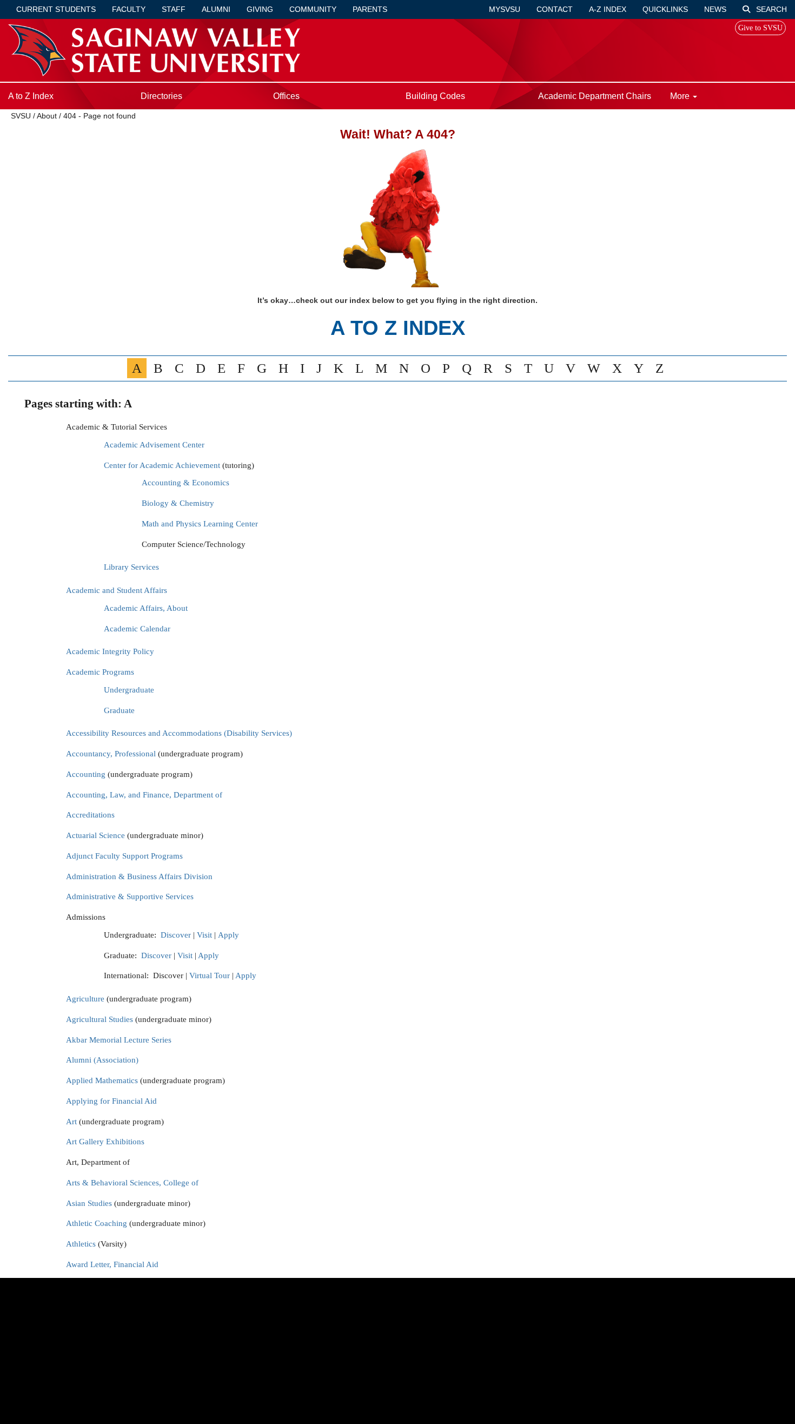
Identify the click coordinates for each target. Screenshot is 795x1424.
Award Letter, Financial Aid (112, 1264)
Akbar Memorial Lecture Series (118, 1040)
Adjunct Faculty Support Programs (124, 856)
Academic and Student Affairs (116, 590)
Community (312, 9)
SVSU (21, 115)
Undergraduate (129, 689)
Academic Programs (100, 672)
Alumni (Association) (102, 1060)
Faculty (128, 9)
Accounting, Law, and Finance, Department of (144, 794)
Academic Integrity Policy (110, 651)
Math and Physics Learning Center (200, 523)
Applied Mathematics (102, 1080)
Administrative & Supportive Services (130, 896)
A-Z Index (607, 9)
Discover (176, 935)
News (715, 9)
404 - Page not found (99, 115)
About (47, 115)
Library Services (131, 567)
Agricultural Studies (99, 1019)
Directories (161, 96)
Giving (260, 9)
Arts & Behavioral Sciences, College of (132, 1182)
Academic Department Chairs (594, 96)
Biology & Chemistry (178, 503)
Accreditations (90, 814)
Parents (370, 9)
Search (770, 9)
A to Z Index (31, 96)
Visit (204, 935)
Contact (554, 9)
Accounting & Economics (185, 482)
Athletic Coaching (96, 1223)
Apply (228, 935)
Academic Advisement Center (154, 444)
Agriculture (85, 998)
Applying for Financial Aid (111, 1101)
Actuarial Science (95, 835)
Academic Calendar (137, 628)
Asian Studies (89, 1203)
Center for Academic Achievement (163, 465)
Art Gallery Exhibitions (105, 1141)
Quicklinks (665, 9)
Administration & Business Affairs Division (139, 876)
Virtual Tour (209, 975)
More (681, 96)
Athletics (81, 1244)
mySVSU (504, 9)
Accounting (85, 774)
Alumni (216, 9)
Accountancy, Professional (111, 753)
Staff (174, 9)
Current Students (56, 9)
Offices (286, 96)
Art (71, 1121)
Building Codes (435, 96)
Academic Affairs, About (146, 608)
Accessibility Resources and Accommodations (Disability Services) (179, 733)
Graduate (119, 710)
